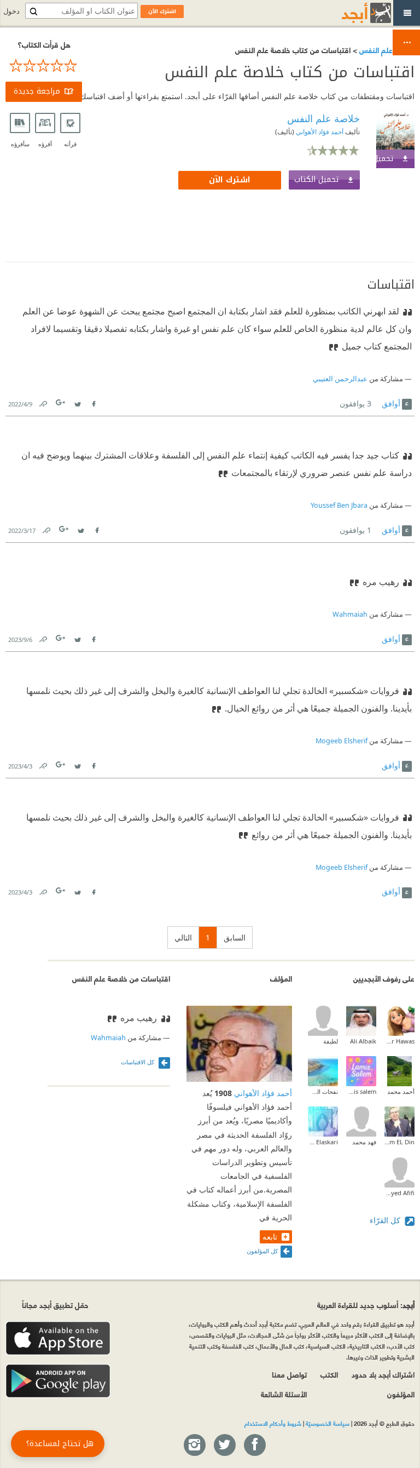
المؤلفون (401, 1394)
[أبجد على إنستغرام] (194, 1445)
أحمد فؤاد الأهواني (318, 131)
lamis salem (361, 1091)
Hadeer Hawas (399, 1041)
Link (42, 401)
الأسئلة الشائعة (284, 1394)
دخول (11, 11)
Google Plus (61, 402)
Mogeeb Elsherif (342, 741)
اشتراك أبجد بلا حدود (383, 1374)
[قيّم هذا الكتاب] (43, 66)
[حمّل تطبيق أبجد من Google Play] (57, 1381)
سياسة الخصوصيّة (327, 1423)
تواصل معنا (289, 1374)
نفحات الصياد (323, 1091)
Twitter (77, 401)
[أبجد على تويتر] (224, 1445)
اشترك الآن (229, 180)
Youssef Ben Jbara (339, 505)
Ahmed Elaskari (323, 1142)
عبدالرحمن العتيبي (340, 378)
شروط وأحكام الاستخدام (272, 1423)
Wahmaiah (350, 614)
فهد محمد (364, 1142)
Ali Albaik (363, 1041)
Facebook (93, 401)
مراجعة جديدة (37, 91)
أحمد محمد (401, 1091)
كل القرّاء (386, 1220)
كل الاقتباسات (138, 1062)
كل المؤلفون (262, 1251)
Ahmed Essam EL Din (399, 1142)
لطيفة (330, 1041)
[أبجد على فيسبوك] (254, 1445)
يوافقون (355, 403)
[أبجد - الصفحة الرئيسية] (352, 13)
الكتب (329, 1374)
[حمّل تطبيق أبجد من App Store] (57, 1338)
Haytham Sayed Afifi (399, 1193)
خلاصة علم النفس (386, 49)
